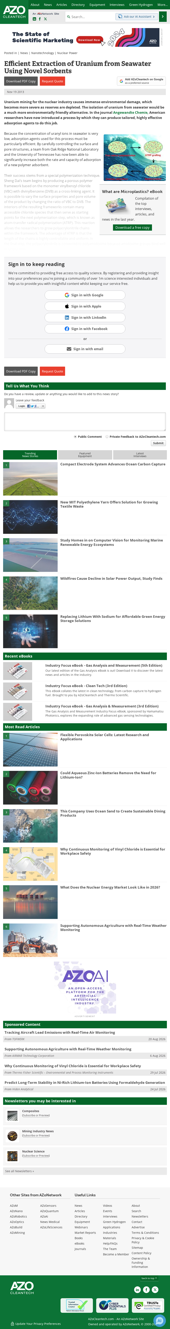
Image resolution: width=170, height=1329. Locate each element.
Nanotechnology (42, 53)
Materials (109, 1238)
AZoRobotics (18, 1216)
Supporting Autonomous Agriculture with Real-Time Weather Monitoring (113, 927)
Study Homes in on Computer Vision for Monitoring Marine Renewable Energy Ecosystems (111, 542)
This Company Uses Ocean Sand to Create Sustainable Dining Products (112, 813)
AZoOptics (17, 1222)
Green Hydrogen (114, 1222)
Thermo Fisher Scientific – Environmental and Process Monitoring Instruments (62, 1072)
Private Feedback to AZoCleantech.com (138, 437)
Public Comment (90, 437)
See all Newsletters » (19, 1171)
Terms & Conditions (145, 1233)
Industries (110, 1233)
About (136, 1206)
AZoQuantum (49, 1211)
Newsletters (140, 1216)
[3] (30, 555)
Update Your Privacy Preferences (38, 1324)
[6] (30, 940)
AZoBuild (16, 1227)
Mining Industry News (38, 1131)
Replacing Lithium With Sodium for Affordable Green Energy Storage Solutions (112, 618)
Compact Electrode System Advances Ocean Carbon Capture (112, 464)
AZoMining (17, 1233)
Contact (137, 1222)
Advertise (138, 1227)
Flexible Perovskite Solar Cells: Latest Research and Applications (104, 736)
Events (107, 1211)
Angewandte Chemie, (130, 112)
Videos (107, 1206)
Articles (80, 1211)
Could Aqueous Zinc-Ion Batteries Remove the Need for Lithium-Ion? (108, 774)
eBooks (79, 1243)
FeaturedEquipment (85, 454)
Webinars (81, 1227)
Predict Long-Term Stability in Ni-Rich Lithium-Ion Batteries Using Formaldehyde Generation (85, 1082)
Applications (111, 1227)
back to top (148, 1278)
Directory (81, 1216)
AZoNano (16, 1211)
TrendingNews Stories (30, 454)
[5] (30, 631)
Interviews (110, 1216)
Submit (158, 443)
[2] (30, 516)
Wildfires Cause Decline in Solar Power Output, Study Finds (111, 578)
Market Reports (85, 1233)
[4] (30, 593)
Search (136, 1211)
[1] (30, 478)
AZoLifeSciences (51, 1227)
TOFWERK (18, 1039)
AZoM (14, 1206)
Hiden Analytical (22, 1089)
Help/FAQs (110, 1243)
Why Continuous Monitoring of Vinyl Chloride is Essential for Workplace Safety (112, 851)
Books (79, 1238)
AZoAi (44, 1216)
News (24, 53)
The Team (110, 1249)
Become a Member (116, 1254)
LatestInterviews (140, 454)
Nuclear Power (67, 53)
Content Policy (141, 1253)
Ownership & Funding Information (141, 1262)
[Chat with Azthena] (159, 1320)
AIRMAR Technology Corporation (33, 1056)
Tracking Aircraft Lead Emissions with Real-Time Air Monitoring (60, 1032)
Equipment (82, 1222)
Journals (80, 1249)
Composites (30, 1111)
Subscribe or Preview (36, 1115)
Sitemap (137, 1248)
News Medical (50, 1222)
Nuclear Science (33, 1151)
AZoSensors (48, 1206)
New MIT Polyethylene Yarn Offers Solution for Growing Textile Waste (109, 504)
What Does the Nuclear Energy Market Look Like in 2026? (110, 887)
